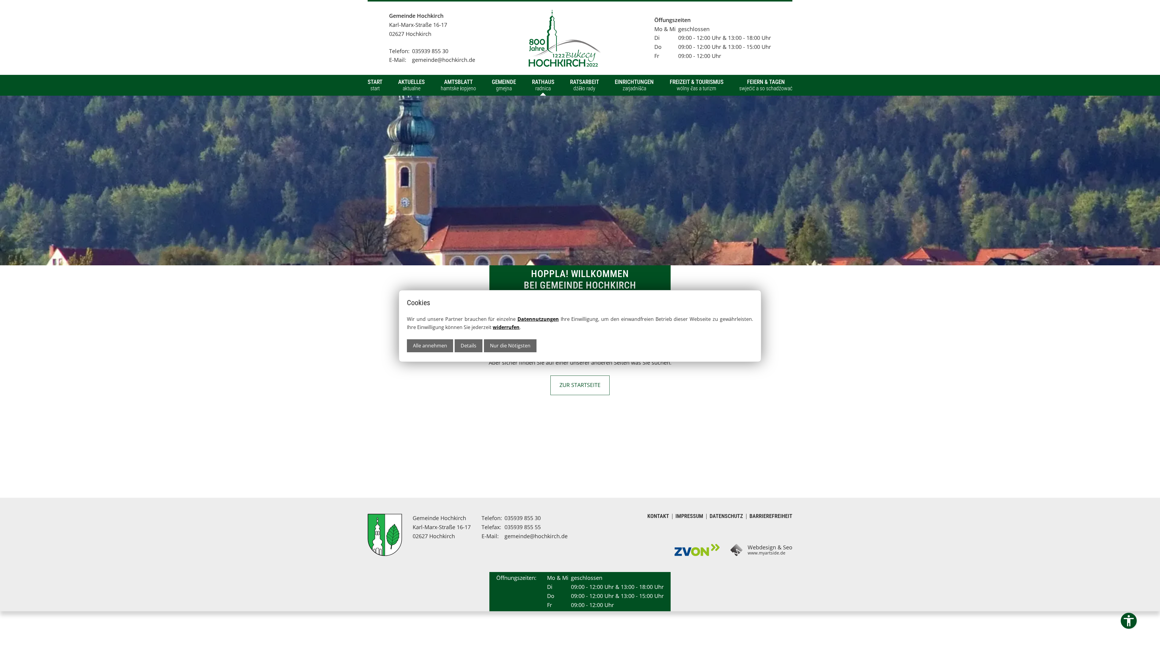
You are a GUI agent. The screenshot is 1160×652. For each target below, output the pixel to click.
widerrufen (506, 327)
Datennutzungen (538, 319)
